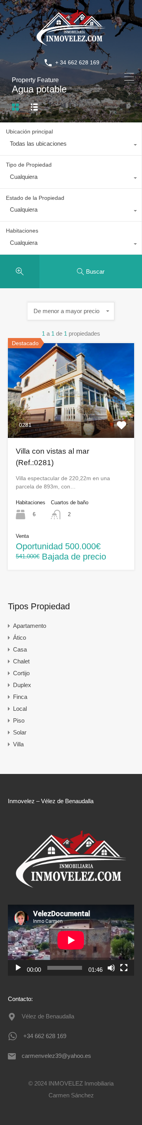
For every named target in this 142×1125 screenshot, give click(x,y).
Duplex (22, 685)
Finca (20, 696)
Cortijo (21, 673)
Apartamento (29, 625)
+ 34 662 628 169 (77, 62)
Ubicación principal (29, 131)
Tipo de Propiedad (29, 165)
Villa (18, 744)
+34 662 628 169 (44, 1036)
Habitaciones (22, 230)
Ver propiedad (71, 419)
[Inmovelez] (71, 45)
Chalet (21, 661)
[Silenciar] (111, 968)
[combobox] (71, 145)
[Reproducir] (18, 968)
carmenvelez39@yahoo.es (56, 1055)
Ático (19, 637)
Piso (18, 720)
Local (20, 708)
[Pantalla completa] (124, 968)
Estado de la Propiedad (35, 198)
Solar (19, 732)
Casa (20, 649)
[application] (71, 940)
